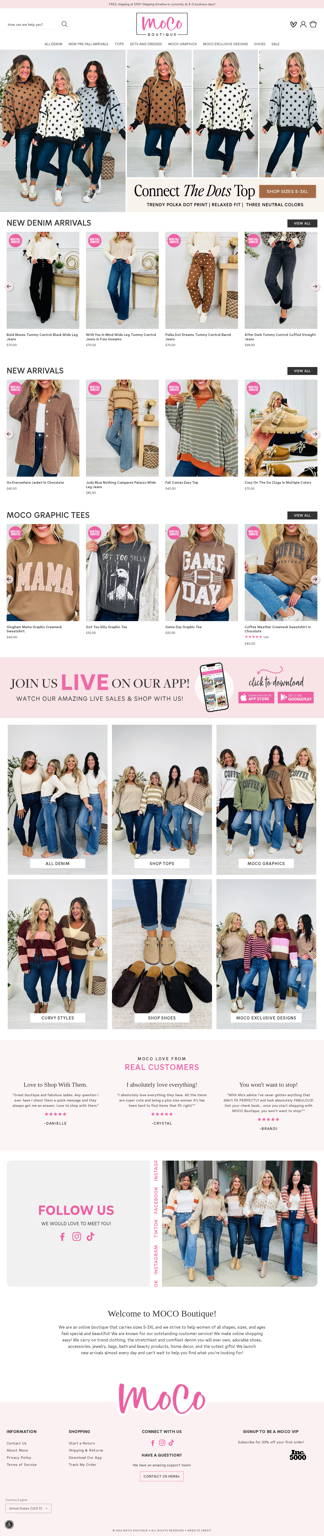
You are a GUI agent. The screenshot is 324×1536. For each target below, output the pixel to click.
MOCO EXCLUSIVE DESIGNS (225, 44)
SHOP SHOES (162, 1018)
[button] (314, 24)
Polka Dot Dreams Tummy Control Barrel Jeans (198, 337)
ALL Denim (53, 44)
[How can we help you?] (64, 24)
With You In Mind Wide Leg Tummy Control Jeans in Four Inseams (121, 337)
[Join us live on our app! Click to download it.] (162, 687)
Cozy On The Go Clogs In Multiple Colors (278, 482)
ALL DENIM (58, 863)
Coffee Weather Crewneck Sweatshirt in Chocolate (278, 629)
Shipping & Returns (86, 1450)
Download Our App (85, 1457)
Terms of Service (22, 1464)
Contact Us (17, 1443)
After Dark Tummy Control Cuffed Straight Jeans (280, 337)
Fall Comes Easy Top (181, 482)
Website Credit (199, 1530)
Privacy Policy (19, 1457)
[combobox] (38, 25)
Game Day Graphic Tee (183, 627)
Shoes (259, 44)
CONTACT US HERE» (161, 1476)
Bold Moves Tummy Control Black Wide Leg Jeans (42, 337)
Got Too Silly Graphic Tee (106, 627)
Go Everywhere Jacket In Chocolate (35, 482)
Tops (119, 44)
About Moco (17, 1450)
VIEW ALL (302, 223)
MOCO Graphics (182, 44)
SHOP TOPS (162, 863)
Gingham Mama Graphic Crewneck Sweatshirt (34, 629)
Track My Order (83, 1464)
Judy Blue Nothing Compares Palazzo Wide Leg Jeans (121, 484)
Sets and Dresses (146, 44)
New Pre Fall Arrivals (88, 44)
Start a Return (82, 1443)
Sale (275, 44)
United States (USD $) (25, 1508)
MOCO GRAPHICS (266, 863)
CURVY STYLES (57, 1018)
